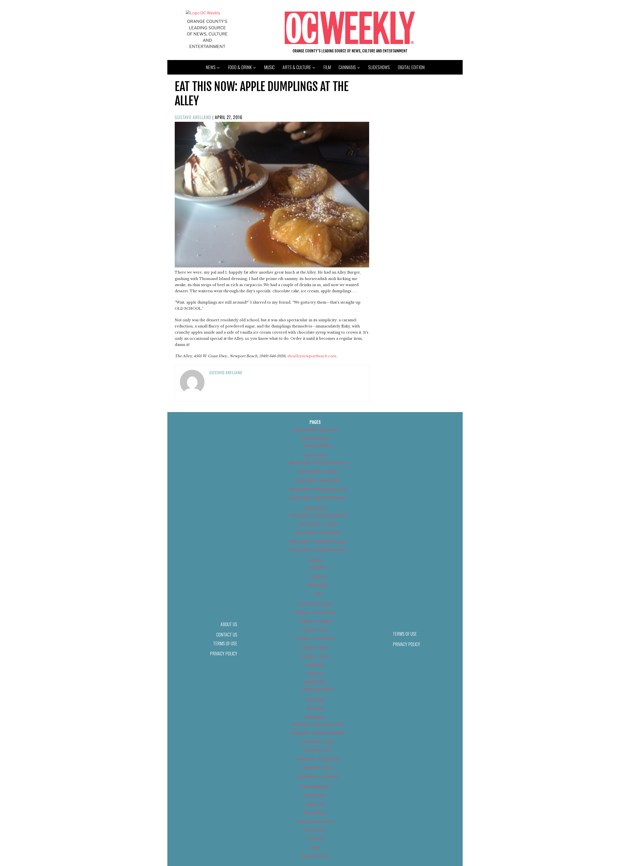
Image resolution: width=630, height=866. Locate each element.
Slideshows (379, 67)
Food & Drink (240, 67)
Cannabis (347, 67)
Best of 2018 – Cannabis (318, 471)
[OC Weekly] (203, 13)
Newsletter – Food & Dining (318, 759)
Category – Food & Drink (315, 638)
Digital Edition (411, 67)
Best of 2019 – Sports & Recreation (318, 550)
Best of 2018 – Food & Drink (318, 480)
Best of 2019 (315, 508)
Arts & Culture (297, 67)
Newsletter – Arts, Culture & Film (318, 724)
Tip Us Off (315, 838)
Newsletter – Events (318, 741)
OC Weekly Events (315, 786)
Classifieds (315, 665)
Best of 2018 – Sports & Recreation (318, 497)
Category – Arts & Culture (315, 612)
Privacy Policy (223, 653)
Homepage (315, 699)
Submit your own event (315, 821)
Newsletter (315, 708)
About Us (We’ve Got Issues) (315, 429)
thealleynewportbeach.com (311, 356)
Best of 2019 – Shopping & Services (318, 541)
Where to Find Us (315, 856)
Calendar (315, 560)
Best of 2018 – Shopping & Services (318, 489)
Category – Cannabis (315, 621)
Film (327, 67)
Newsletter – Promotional (318, 776)
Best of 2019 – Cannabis (318, 524)
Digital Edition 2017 (318, 689)
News (211, 67)
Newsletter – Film (318, 750)
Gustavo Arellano (193, 117)
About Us (228, 624)
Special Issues (315, 812)
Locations (318, 576)
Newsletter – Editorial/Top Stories (318, 733)
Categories (318, 567)
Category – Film (315, 630)
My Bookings (318, 585)
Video (315, 847)
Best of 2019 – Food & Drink (318, 532)
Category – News (315, 656)
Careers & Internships (315, 604)
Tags (318, 593)
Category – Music (315, 647)
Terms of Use (225, 643)
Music (269, 67)
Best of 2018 (315, 455)
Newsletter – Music (318, 767)
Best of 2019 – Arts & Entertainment (318, 515)
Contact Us (226, 634)
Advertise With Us (315, 438)
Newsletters (315, 717)
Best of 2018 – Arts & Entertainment (318, 463)
